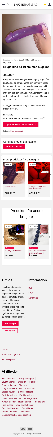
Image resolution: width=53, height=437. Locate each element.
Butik (30, 288)
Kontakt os (33, 298)
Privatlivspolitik (9, 359)
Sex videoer (27, 408)
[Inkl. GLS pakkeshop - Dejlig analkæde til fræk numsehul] (38, 234)
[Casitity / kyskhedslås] (14, 234)
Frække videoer (26, 395)
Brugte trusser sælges (28, 382)
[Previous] (3, 179)
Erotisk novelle (8, 392)
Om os (5, 349)
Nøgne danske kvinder (12, 388)
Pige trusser (7, 405)
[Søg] (8, 4)
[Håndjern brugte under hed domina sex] (39, 173)
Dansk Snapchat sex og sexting (16, 415)
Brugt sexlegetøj (9, 60)
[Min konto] (49, 4)
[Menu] (3, 4)
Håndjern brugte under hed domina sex (38, 188)
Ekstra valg (8, 115)
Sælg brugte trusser (24, 405)
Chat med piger (9, 385)
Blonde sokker (10, 187)
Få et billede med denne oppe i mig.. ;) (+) (24, 118)
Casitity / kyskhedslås (14, 251)
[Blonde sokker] (14, 173)
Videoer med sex (9, 412)
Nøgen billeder (9, 402)
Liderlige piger (30, 398)
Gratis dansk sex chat (11, 398)
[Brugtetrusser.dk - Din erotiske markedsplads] (26, 4)
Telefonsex (25, 412)
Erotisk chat (30, 388)
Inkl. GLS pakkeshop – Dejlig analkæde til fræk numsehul (38, 253)
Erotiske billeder (25, 392)
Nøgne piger (39, 402)
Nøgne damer (24, 402)
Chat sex (23, 385)
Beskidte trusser (9, 379)
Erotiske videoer (9, 395)
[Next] (50, 179)
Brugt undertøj (8, 382)
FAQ (30, 293)
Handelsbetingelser (11, 354)
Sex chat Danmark (10, 408)
